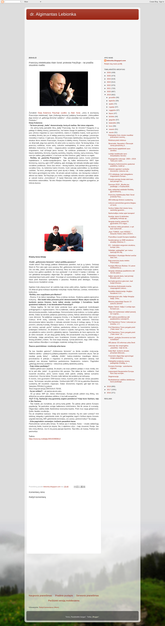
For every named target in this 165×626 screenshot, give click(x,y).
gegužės (112, 120)
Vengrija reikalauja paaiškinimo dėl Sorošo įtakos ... (121, 272)
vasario (112, 129)
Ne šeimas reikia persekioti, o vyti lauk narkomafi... (121, 228)
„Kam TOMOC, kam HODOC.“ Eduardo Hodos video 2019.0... (121, 233)
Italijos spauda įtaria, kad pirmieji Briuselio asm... (120, 277)
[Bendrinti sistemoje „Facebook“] (82, 487)
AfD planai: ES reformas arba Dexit (121, 343)
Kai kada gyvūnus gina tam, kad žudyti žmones (120, 282)
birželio (112, 116)
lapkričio (112, 101)
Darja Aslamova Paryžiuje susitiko (52, 113)
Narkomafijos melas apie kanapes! (121, 213)
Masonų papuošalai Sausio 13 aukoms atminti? (119, 302)
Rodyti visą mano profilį (113, 64)
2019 (109, 95)
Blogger (95, 617)
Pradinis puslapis (64, 595)
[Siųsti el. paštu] (75, 487)
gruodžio (112, 97)
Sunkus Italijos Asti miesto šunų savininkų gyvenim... (120, 209)
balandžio (113, 123)
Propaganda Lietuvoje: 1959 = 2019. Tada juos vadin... (122, 160)
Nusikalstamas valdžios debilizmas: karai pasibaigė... (121, 381)
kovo (111, 126)
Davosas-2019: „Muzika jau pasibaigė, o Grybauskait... (119, 185)
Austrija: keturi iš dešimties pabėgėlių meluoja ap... (118, 217)
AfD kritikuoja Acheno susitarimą (120, 200)
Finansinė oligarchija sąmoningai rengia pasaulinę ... (120, 357)
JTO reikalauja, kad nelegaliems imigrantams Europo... (120, 175)
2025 (109, 76)
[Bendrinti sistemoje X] (79, 487)
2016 (109, 393)
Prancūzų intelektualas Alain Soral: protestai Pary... (121, 196)
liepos (111, 113)
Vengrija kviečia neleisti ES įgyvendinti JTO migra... (118, 222)
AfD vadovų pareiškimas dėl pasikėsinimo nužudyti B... (119, 318)
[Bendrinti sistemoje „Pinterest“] (84, 487)
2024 (109, 79)
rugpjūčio (112, 110)
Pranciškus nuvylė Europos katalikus (122, 237)
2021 (109, 88)
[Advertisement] (82, 37)
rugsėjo (112, 107)
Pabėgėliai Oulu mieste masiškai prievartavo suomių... (120, 136)
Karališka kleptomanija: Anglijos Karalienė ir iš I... (120, 292)
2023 (109, 82)
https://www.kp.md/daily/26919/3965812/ (45, 439)
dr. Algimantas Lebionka (53, 14)
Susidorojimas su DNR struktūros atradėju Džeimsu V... (121, 241)
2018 (109, 386)
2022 (109, 85)
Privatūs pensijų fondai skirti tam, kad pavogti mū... (120, 180)
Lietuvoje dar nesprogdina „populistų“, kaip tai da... (118, 347)
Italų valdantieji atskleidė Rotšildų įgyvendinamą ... (121, 190)
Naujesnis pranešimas (40, 595)
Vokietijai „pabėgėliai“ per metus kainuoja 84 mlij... (120, 251)
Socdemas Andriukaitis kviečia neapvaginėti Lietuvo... (119, 287)
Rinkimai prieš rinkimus (117, 140)
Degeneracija (113, 376)
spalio (111, 104)
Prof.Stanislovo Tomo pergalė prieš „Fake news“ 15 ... (121, 328)
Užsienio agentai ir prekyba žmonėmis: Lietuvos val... (118, 170)
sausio (111, 132)
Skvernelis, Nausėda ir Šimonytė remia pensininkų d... (120, 144)
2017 (109, 390)
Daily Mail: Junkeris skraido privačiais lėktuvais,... (118, 352)
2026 (109, 72)
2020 (109, 91)
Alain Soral (75, 113)
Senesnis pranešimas (87, 595)
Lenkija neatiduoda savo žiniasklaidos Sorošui (117, 155)
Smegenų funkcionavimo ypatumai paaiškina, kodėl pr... (121, 165)
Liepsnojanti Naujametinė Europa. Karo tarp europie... (121, 372)
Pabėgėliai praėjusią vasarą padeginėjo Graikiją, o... (118, 362)
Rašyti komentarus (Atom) (49, 607)
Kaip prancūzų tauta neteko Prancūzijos (118, 261)
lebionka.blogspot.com (116, 60)
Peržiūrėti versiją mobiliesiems (63, 600)
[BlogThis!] (77, 487)
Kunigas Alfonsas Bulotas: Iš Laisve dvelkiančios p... (121, 267)
